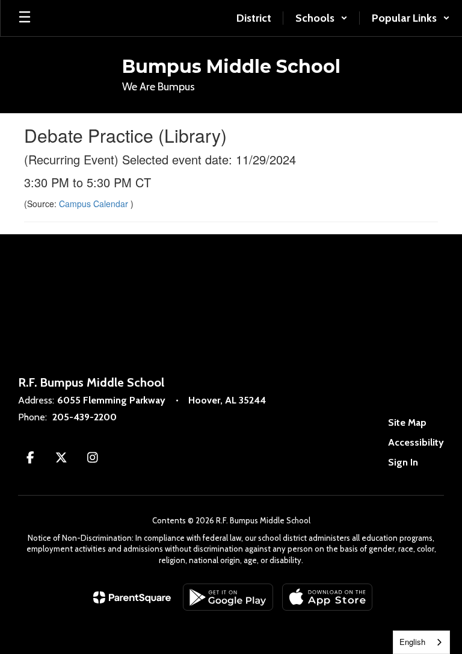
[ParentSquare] (132, 597)
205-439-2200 (84, 417)
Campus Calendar (95, 204)
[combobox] (421, 642)
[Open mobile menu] (25, 18)
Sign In (403, 462)
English (412, 641)
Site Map (407, 422)
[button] (321, 18)
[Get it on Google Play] (228, 597)
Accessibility (416, 442)
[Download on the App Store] (327, 597)
